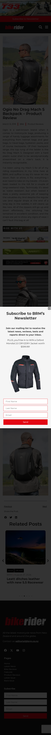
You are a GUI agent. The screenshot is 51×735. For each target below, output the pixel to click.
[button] (49, 308)
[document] (25, 367)
